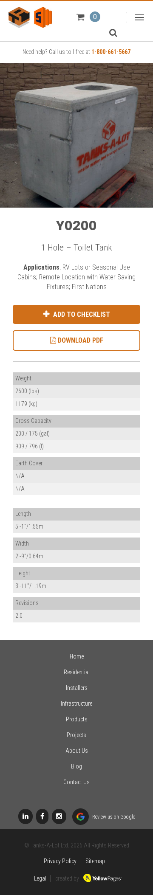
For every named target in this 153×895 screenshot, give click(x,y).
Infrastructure (76, 703)
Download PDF (79, 340)
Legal (40, 878)
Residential (77, 672)
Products (77, 719)
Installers (77, 687)
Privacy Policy (60, 861)
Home (77, 656)
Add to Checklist (80, 314)
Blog (76, 766)
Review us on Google (113, 817)
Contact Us (76, 782)
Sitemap (95, 861)
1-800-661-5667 (110, 51)
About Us (76, 750)
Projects (76, 735)
